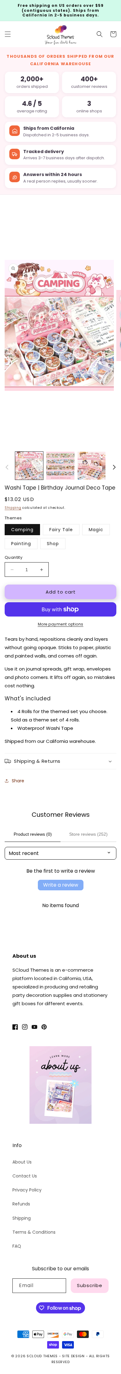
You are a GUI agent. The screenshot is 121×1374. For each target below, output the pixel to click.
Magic (96, 530)
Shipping (13, 507)
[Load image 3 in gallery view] (91, 466)
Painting (21, 543)
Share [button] (18, 781)
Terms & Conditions (34, 1232)
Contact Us (24, 1176)
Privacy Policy (27, 1190)
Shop (53, 543)
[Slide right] (114, 467)
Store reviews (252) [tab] (88, 834)
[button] (8, 34)
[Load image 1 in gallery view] (29, 466)
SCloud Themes (42, 1356)
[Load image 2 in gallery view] (60, 466)
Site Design (73, 1356)
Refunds (21, 1204)
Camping (22, 530)
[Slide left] (7, 467)
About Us (22, 1162)
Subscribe (89, 1285)
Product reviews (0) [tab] (33, 834)
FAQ (16, 1246)
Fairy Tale (61, 530)
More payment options (60, 624)
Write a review (60, 884)
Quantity (13, 557)
